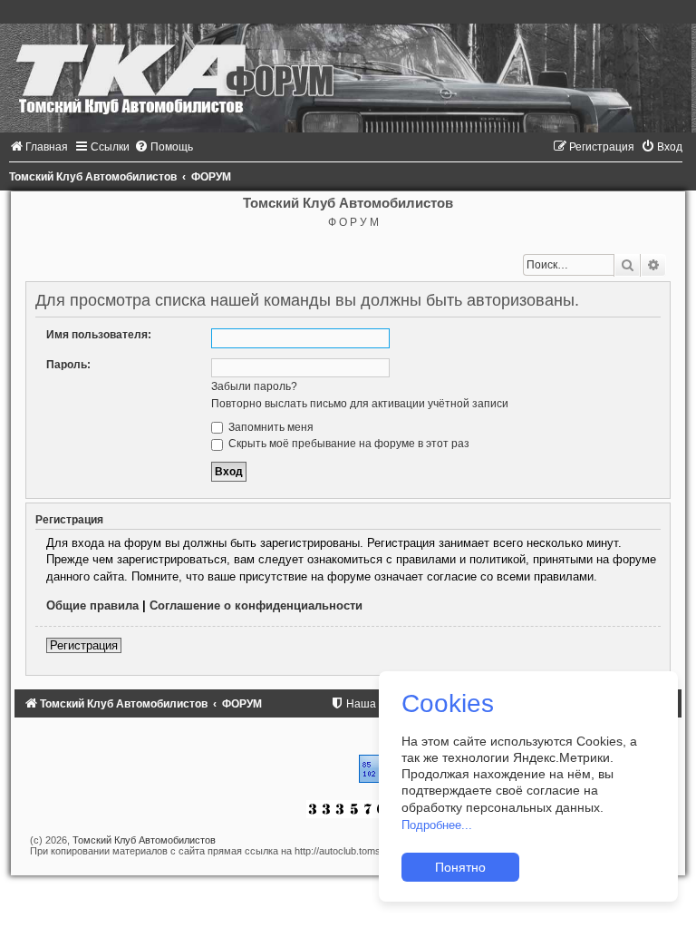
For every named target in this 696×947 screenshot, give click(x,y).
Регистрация (84, 645)
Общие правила (92, 605)
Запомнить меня (270, 427)
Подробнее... (436, 825)
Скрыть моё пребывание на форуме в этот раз (347, 443)
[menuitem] (38, 147)
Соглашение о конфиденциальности (256, 605)
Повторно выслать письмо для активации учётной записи (359, 403)
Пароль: (68, 364)
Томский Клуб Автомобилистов (144, 840)
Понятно (460, 867)
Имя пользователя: (98, 334)
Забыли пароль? (254, 386)
